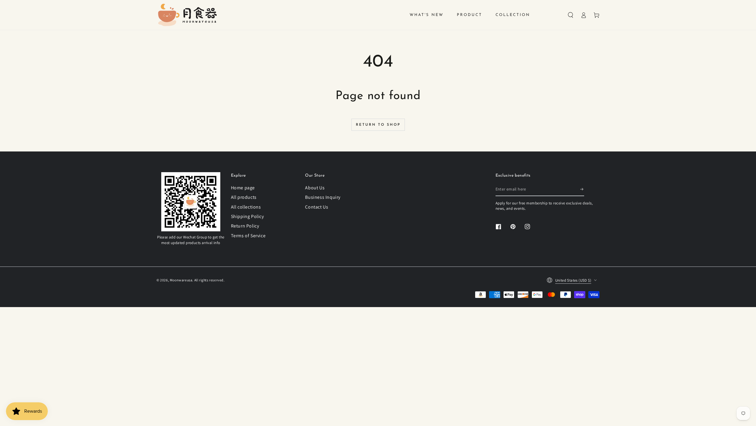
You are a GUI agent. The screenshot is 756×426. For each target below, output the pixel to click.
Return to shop (378, 125)
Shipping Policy (247, 216)
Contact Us (316, 207)
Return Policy (245, 226)
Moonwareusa (181, 280)
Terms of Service (248, 236)
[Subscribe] (582, 189)
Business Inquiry (322, 197)
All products (244, 197)
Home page (243, 188)
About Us (315, 188)
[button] (570, 15)
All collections (246, 207)
